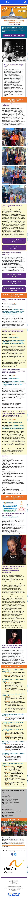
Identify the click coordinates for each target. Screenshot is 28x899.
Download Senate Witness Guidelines (14, 275)
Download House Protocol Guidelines (14, 282)
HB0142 (7, 772)
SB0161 (7, 749)
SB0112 (14, 375)
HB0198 (7, 736)
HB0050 (14, 334)
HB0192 (7, 782)
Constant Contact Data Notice (17, 887)
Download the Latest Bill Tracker (14, 35)
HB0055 (7, 725)
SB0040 (7, 682)
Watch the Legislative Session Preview (14, 241)
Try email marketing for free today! (14, 896)
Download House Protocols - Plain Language (14, 289)
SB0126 (7, 744)
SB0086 (7, 717)
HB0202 (7, 784)
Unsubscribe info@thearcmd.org (14, 886)
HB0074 (7, 675)
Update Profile (8, 887)
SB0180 (7, 701)
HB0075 (7, 732)
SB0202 (14, 304)
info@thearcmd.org (16, 889)
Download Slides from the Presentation (14, 248)
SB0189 (14, 419)
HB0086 (7, 766)
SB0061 (7, 756)
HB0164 (7, 776)
